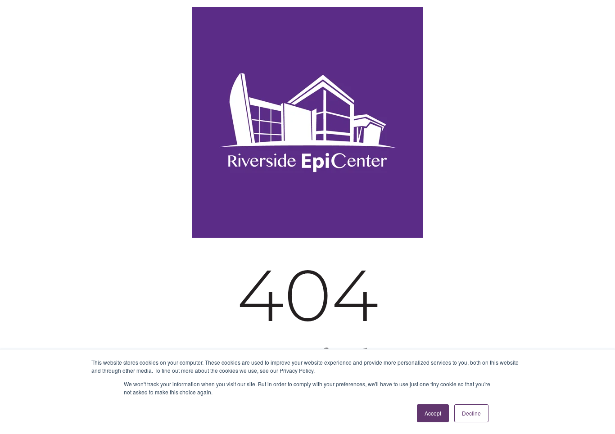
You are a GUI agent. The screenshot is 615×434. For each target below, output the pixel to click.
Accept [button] (433, 413)
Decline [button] (471, 413)
